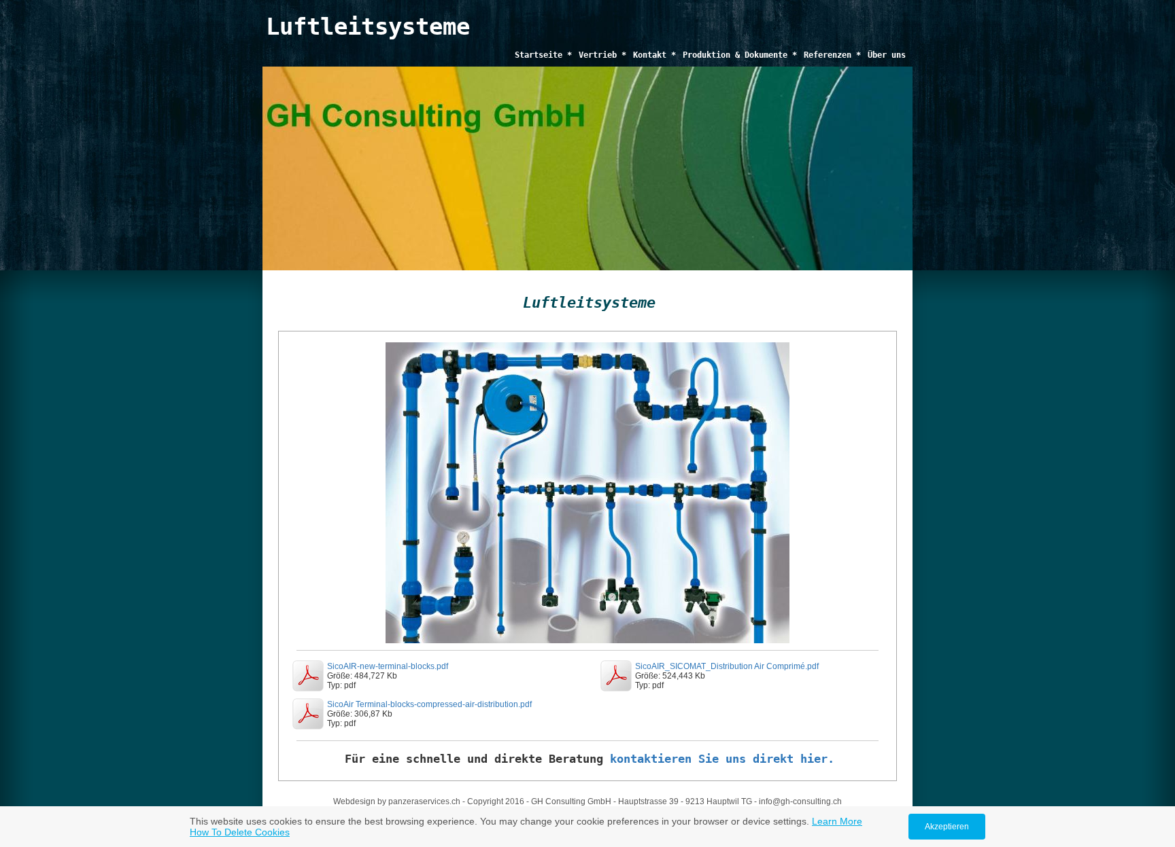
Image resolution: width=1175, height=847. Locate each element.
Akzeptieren (947, 826)
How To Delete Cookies (240, 832)
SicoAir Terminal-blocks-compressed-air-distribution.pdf (429, 704)
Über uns (887, 55)
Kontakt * (654, 55)
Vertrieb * (602, 55)
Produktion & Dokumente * (740, 55)
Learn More (837, 821)
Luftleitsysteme (368, 27)
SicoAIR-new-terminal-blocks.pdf (387, 666)
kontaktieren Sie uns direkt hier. (722, 758)
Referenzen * (832, 55)
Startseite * (543, 55)
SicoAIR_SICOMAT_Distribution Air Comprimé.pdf (727, 666)
